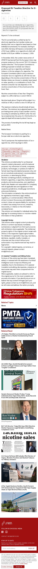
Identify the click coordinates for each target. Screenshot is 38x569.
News (3, 306)
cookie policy (23, 563)
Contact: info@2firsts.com (10, 536)
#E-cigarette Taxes (8, 153)
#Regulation (25, 151)
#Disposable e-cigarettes (10, 151)
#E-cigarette (21, 153)
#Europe (5, 149)
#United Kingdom (16, 149)
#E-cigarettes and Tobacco (11, 156)
